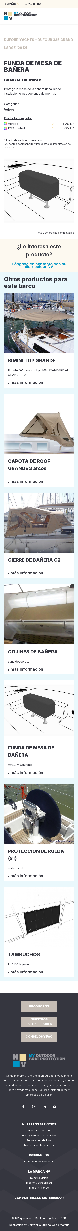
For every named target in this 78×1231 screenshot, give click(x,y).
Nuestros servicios (39, 1124)
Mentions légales (45, 1218)
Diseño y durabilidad (39, 1182)
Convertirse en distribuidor (39, 1198)
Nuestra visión (39, 1177)
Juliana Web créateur (55, 1224)
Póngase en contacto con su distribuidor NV (39, 265)
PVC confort (16, 128)
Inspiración (39, 1155)
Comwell (33, 1224)
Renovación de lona (39, 1140)
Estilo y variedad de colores (39, 1135)
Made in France (39, 1187)
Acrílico (13, 124)
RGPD (62, 1218)
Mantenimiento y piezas (39, 1145)
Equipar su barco (39, 1130)
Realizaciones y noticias (39, 1161)
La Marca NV (39, 1171)
